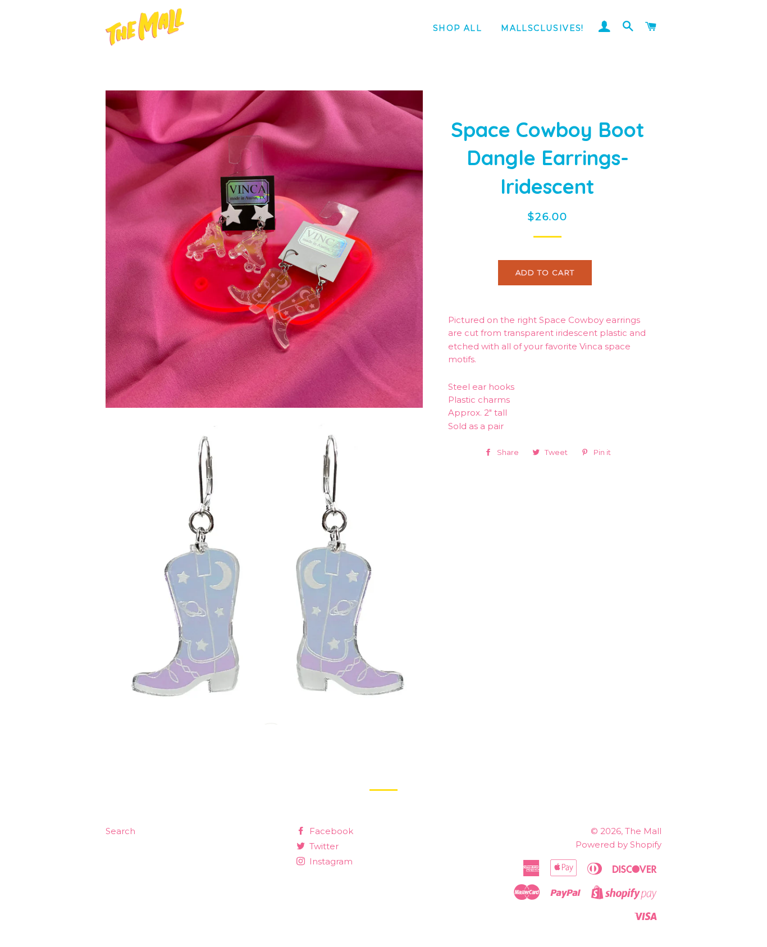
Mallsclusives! (542, 28)
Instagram (330, 861)
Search (120, 831)
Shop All (457, 28)
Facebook (330, 831)
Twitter (323, 846)
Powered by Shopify (618, 844)
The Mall (643, 831)
